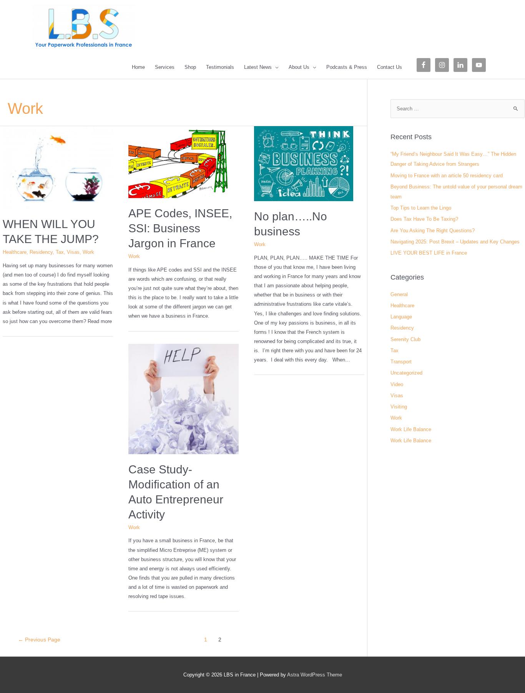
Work (88, 252)
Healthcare (15, 252)
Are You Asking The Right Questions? (432, 230)
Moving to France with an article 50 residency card (446, 175)
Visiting (398, 407)
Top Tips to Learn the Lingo (420, 208)
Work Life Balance (410, 429)
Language (401, 317)
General (399, 294)
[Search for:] (457, 109)
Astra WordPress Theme (314, 675)
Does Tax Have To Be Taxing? (424, 219)
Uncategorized (406, 373)
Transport (401, 362)
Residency (41, 252)
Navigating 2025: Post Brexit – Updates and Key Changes (455, 242)
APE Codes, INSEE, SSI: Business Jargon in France (180, 228)
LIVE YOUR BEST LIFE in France (428, 253)
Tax (60, 252)
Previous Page (39, 639)
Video (396, 384)
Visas (73, 252)
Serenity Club (405, 339)
